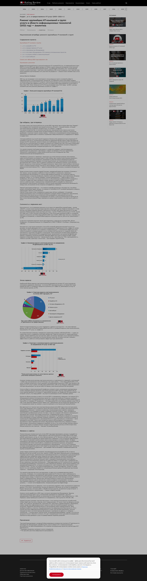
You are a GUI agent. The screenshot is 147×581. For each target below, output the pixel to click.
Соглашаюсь (56, 574)
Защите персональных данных (72, 568)
